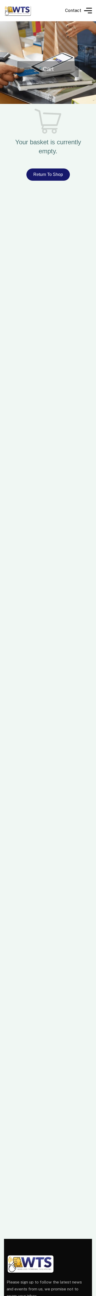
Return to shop (48, 174)
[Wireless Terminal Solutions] (17, 10)
